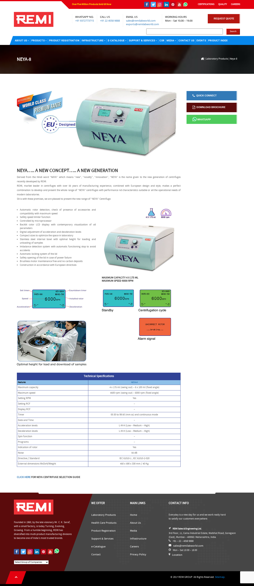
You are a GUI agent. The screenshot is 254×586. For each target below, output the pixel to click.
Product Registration (64, 40)
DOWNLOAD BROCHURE (210, 107)
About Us (21, 40)
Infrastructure (92, 40)
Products (38, 40)
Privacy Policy (138, 554)
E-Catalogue (116, 40)
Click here (24, 477)
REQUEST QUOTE (224, 18)
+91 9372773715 (84, 20)
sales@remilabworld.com (141, 20)
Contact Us (186, 40)
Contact (96, 554)
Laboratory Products (217, 59)
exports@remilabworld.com (142, 24)
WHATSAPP (204, 119)
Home (133, 515)
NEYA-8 (134, 382)
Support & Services (142, 40)
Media (170, 40)
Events (201, 40)
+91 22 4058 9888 (110, 20)
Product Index (218, 40)
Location (177, 555)
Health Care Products (103, 523)
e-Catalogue (98, 546)
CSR (161, 40)
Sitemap (220, 577)
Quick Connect (205, 95)
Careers (134, 546)
